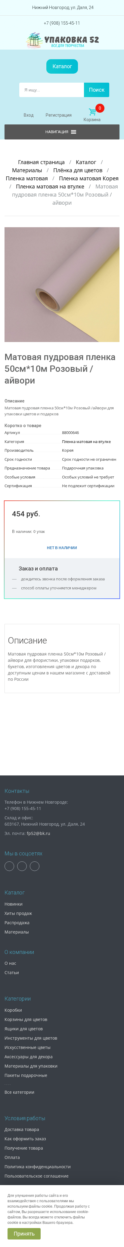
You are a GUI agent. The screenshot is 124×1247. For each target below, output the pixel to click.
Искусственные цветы (28, 1047)
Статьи (12, 972)
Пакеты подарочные (26, 1075)
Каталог (62, 66)
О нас (10, 963)
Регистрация (59, 115)
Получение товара (24, 1148)
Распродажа (17, 922)
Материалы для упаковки (31, 1066)
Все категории (19, 1092)
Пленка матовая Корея (89, 178)
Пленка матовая (27, 178)
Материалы (28, 170)
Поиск (96, 90)
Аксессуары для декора (29, 1056)
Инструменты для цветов (31, 1038)
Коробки (13, 1010)
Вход (29, 115)
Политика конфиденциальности (38, 1166)
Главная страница (42, 162)
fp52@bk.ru (38, 833)
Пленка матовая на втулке (51, 186)
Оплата (12, 1157)
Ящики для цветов (24, 1029)
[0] (92, 112)
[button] (114, 232)
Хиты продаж (18, 913)
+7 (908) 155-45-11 (62, 23)
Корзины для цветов (26, 1019)
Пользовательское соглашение (37, 1176)
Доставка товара (22, 1129)
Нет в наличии (62, 547)
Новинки (14, 904)
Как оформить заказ (25, 1139)
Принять (24, 1233)
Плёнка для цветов (78, 170)
